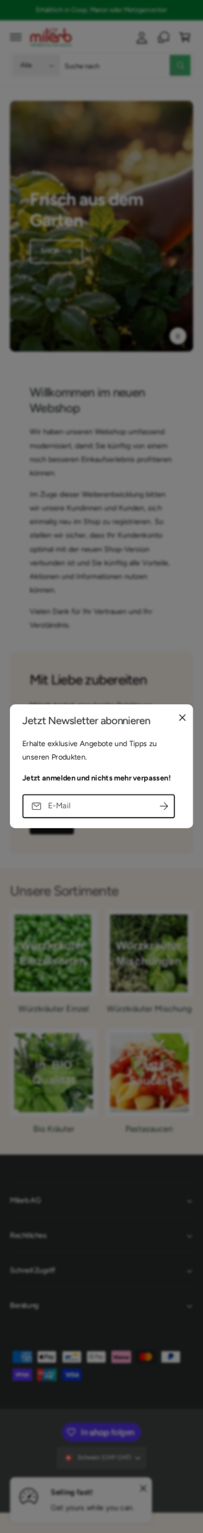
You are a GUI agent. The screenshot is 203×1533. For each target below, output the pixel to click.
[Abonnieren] (164, 806)
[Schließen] (182, 718)
